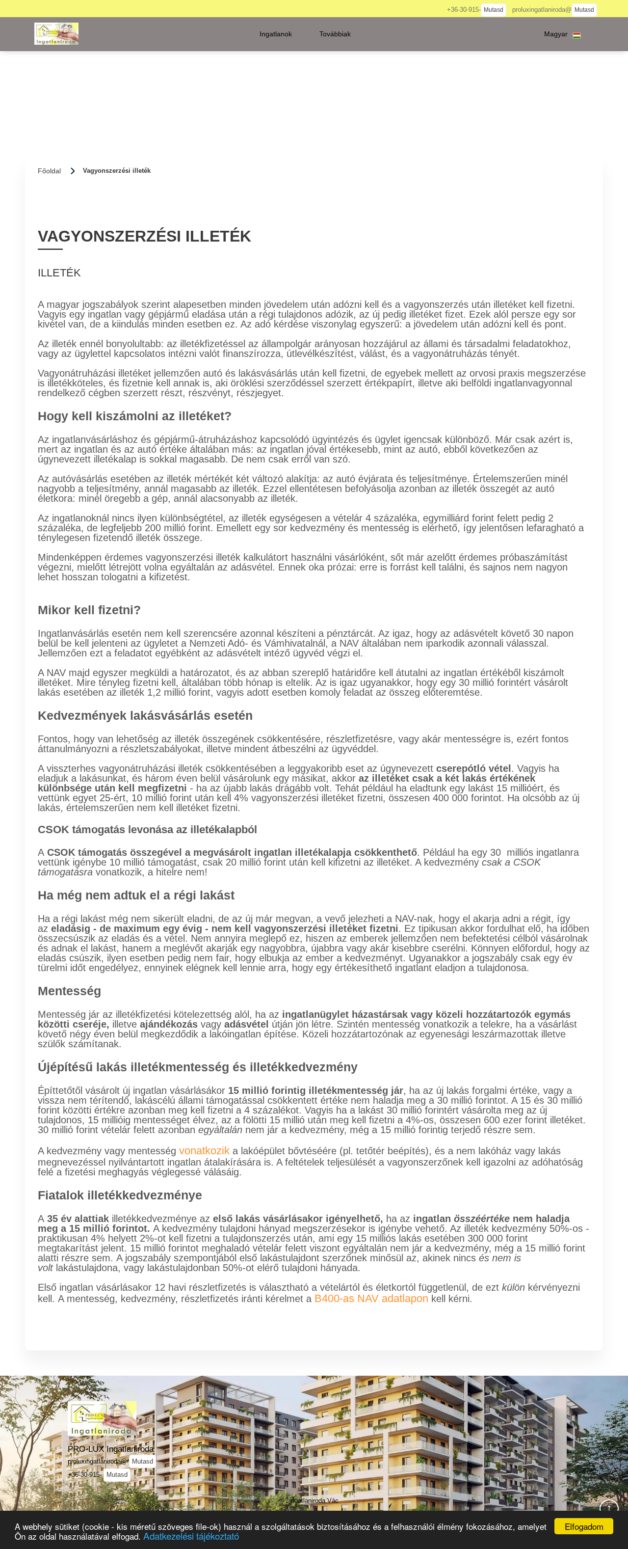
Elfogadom (584, 1526)
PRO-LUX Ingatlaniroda (111, 1449)
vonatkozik (204, 1150)
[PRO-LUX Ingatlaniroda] (56, 34)
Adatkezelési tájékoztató (191, 1535)
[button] (275, 34)
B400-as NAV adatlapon (371, 1298)
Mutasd (493, 10)
